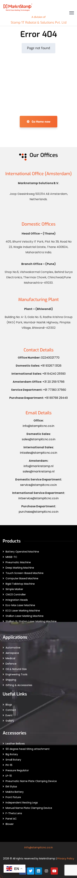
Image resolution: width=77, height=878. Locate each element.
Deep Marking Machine (20, 567)
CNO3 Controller (16, 594)
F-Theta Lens (14, 813)
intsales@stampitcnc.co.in (38, 453)
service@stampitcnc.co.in (38, 485)
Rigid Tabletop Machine (20, 584)
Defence (11, 663)
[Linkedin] (38, 871)
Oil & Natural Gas (16, 669)
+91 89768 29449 (56, 398)
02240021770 (50, 358)
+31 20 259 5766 (53, 382)
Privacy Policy (65, 858)
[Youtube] (54, 871)
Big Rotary (12, 754)
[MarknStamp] (18, 7)
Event (9, 715)
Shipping (11, 680)
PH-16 (9, 765)
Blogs (9, 704)
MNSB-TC (11, 557)
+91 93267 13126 (50, 366)
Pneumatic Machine (18, 562)
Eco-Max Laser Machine (20, 605)
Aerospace (12, 653)
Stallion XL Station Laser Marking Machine (31, 621)
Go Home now (40, 122)
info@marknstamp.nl (38, 466)
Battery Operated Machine (22, 551)
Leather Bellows (15, 743)
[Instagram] (46, 871)
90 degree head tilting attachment (28, 749)
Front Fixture (13, 797)
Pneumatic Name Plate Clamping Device (31, 781)
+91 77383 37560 (54, 390)
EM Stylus (11, 786)
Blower (10, 824)
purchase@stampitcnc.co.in (38, 512)
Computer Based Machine (22, 578)
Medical (10, 658)
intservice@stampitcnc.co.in (38, 498)
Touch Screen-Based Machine (25, 573)
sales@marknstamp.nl (38, 471)
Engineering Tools (16, 674)
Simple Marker (14, 589)
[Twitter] (30, 871)
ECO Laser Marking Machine (23, 610)
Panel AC (11, 818)
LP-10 (9, 776)
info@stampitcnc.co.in (38, 426)
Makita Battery (15, 792)
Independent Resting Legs (22, 802)
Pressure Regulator (17, 770)
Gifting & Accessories (19, 685)
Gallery (10, 720)
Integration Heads (17, 600)
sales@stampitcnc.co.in (38, 439)
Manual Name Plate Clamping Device (29, 808)
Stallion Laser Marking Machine (25, 616)
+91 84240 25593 (54, 374)
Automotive (13, 647)
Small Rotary (13, 759)
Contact (11, 710)
